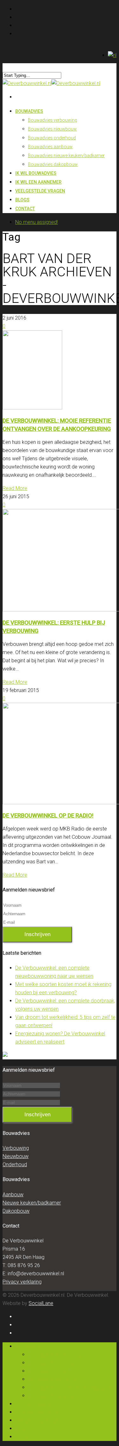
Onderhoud (15, 1164)
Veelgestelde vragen (40, 190)
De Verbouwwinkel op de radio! (48, 815)
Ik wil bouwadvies (35, 1404)
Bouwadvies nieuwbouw (52, 129)
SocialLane (41, 1303)
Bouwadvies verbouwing (52, 120)
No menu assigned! (36, 222)
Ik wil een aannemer (37, 1412)
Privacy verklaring (22, 1282)
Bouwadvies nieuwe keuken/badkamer (66, 155)
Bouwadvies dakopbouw (53, 164)
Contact (25, 208)
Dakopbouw (16, 1211)
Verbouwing (16, 1148)
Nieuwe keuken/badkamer (32, 1203)
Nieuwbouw (16, 1156)
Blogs (21, 1428)
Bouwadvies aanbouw (50, 146)
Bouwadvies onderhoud (52, 137)
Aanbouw (13, 1195)
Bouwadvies (29, 111)
